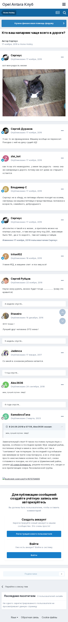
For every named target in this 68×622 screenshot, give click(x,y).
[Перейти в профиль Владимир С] (6, 189)
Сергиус (13, 41)
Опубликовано (26, 59)
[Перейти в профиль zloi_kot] (6, 158)
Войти (34, 555)
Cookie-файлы (49, 617)
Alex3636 (17, 382)
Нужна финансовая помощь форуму (34, 23)
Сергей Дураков (22, 128)
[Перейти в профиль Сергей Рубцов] (6, 281)
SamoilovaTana (20, 414)
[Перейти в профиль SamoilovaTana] (6, 416)
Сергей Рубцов (21, 278)
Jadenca (16, 350)
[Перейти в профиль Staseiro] (6, 316)
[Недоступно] (34, 92)
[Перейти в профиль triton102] (6, 256)
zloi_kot (16, 156)
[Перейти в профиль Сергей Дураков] (6, 131)
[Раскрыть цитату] (7, 426)
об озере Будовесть (20, 464)
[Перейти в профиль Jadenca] (6, 353)
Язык (14, 617)
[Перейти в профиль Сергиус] (6, 57)
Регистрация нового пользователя (34, 534)
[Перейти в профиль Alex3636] (6, 385)
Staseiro (16, 313)
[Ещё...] (62, 57)
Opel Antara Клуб (17, 4)
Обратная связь (30, 617)
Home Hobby (26, 44)
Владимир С (19, 187)
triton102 (16, 254)
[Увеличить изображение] (21, 478)
